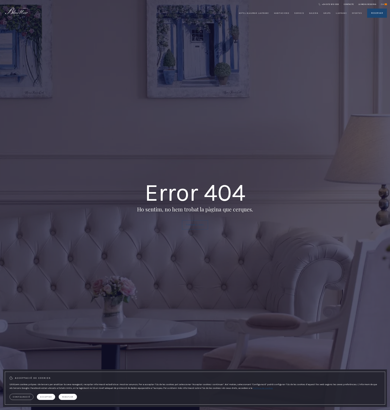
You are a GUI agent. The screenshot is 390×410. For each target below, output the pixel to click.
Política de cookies (263, 388)
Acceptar (46, 397)
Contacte (349, 4)
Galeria (313, 13)
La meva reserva (367, 4)
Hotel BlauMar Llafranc (254, 13)
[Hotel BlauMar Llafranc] (16, 19)
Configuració (21, 397)
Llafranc (341, 13)
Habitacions (281, 13)
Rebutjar (67, 397)
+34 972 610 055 (330, 4)
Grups (327, 13)
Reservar (377, 13)
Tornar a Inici (195, 224)
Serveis (299, 13)
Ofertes (357, 13)
